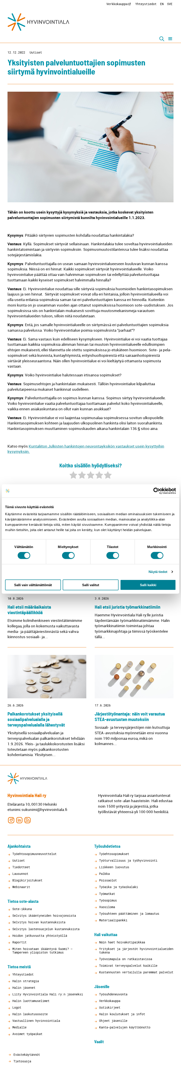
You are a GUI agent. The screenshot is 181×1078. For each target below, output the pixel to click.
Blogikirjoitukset (27, 880)
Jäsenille (101, 987)
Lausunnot (20, 874)
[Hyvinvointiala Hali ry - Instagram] (11, 820)
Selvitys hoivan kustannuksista (38, 922)
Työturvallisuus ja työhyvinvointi (128, 860)
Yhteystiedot (145, 4)
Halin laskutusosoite (30, 1014)
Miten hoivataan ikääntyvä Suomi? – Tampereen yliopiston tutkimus (42, 950)
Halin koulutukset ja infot (122, 1014)
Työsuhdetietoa (107, 846)
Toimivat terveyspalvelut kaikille (128, 965)
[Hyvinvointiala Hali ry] (38, 22)
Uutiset (36, 52)
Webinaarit (21, 887)
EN (162, 4)
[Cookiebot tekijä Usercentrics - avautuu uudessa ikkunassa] (156, 491)
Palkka (104, 874)
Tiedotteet (21, 867)
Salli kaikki (148, 585)
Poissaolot (108, 880)
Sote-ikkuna (22, 909)
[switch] (68, 555)
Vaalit (99, 1042)
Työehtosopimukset (114, 854)
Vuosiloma (107, 907)
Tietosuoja (21, 1061)
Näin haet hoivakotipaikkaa (122, 942)
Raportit (19, 942)
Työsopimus (108, 900)
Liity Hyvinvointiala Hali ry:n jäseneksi (47, 994)
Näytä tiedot (158, 572)
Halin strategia (25, 981)
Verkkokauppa (117, 4)
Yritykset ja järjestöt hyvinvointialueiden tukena (136, 950)
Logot (16, 1007)
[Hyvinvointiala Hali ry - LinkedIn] (19, 820)
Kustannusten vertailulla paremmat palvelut (136, 972)
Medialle (19, 1027)
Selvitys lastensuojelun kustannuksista (45, 929)
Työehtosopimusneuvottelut (34, 854)
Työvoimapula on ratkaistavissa (125, 959)
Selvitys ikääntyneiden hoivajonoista (44, 915)
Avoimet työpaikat (27, 1034)
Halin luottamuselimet (30, 1001)
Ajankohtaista (19, 846)
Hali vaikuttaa (105, 935)
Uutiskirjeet (109, 1007)
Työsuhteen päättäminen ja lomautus (129, 913)
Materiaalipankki (113, 920)
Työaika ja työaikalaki (118, 887)
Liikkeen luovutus (114, 867)
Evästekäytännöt (26, 1054)
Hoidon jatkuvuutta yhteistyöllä (39, 935)
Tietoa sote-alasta (23, 902)
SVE (169, 4)
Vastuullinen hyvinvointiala (36, 1021)
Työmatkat (107, 894)
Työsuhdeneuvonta (113, 994)
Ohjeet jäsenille (113, 1021)
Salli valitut (90, 585)
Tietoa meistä (19, 967)
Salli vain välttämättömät (33, 585)
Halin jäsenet (23, 987)
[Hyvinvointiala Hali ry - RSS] (27, 820)
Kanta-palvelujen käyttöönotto (124, 1027)
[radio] (73, 475)
